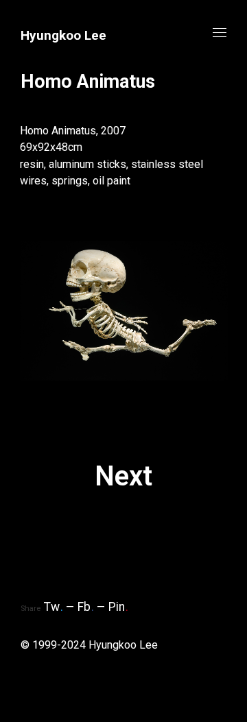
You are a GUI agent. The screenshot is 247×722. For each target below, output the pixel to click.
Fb (86, 607)
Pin (118, 607)
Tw (53, 607)
